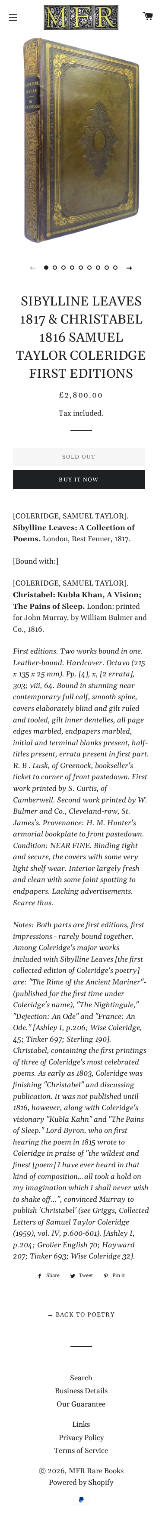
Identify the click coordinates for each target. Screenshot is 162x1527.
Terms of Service (81, 1451)
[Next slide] (129, 267)
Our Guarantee (81, 1404)
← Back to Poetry (81, 1315)
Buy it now (78, 479)
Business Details (81, 1391)
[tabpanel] (81, 139)
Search (81, 1378)
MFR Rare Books (96, 1471)
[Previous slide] (32, 267)
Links (81, 1424)
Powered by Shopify (81, 1482)
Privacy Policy (81, 1438)
